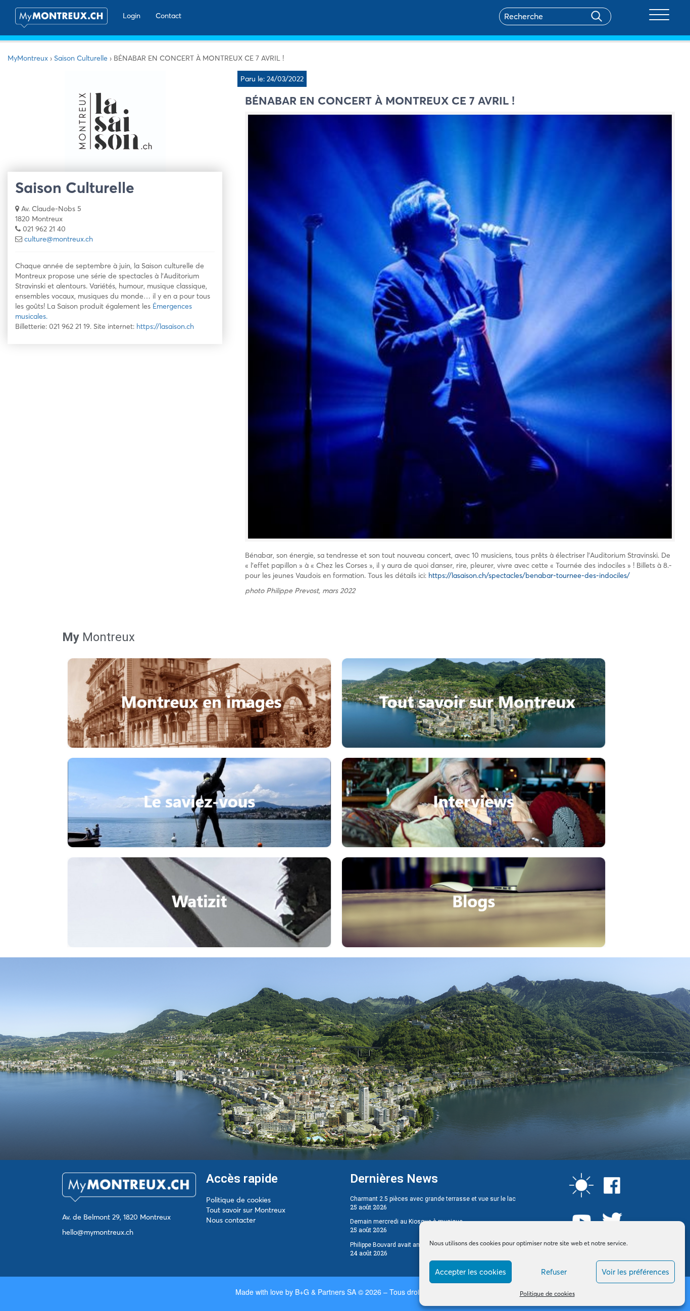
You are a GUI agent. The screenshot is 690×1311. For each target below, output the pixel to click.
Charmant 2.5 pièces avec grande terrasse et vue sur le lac (433, 1198)
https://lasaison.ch (165, 326)
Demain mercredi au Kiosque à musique (406, 1221)
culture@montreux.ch (58, 239)
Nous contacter (231, 1220)
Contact (168, 15)
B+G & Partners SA (325, 1292)
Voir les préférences (635, 1272)
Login (131, 15)
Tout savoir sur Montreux (245, 1210)
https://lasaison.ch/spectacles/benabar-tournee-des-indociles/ (529, 575)
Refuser (554, 1272)
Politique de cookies (547, 1293)
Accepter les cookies (470, 1272)
